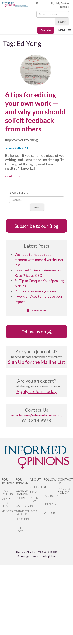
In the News (34, 499)
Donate (46, 30)
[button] (62, 30)
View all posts (38, 310)
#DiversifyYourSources (9, 511)
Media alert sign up (7, 503)
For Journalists (9, 481)
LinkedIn (50, 504)
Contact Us (65, 481)
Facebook (51, 495)
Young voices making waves (35, 291)
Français (64, 6)
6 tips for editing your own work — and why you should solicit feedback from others (35, 111)
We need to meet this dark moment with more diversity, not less (39, 259)
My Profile (62, 3)
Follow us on (35, 331)
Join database (22, 512)
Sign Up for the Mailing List (36, 361)
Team (33, 492)
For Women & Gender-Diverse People (22, 489)
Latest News (20, 529)
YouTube (50, 512)
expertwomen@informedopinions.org (36, 415)
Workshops (23, 505)
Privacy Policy (64, 490)
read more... (21, 176)
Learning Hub (22, 521)
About (35, 479)
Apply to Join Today (36, 391)
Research (36, 487)
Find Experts (7, 492)
